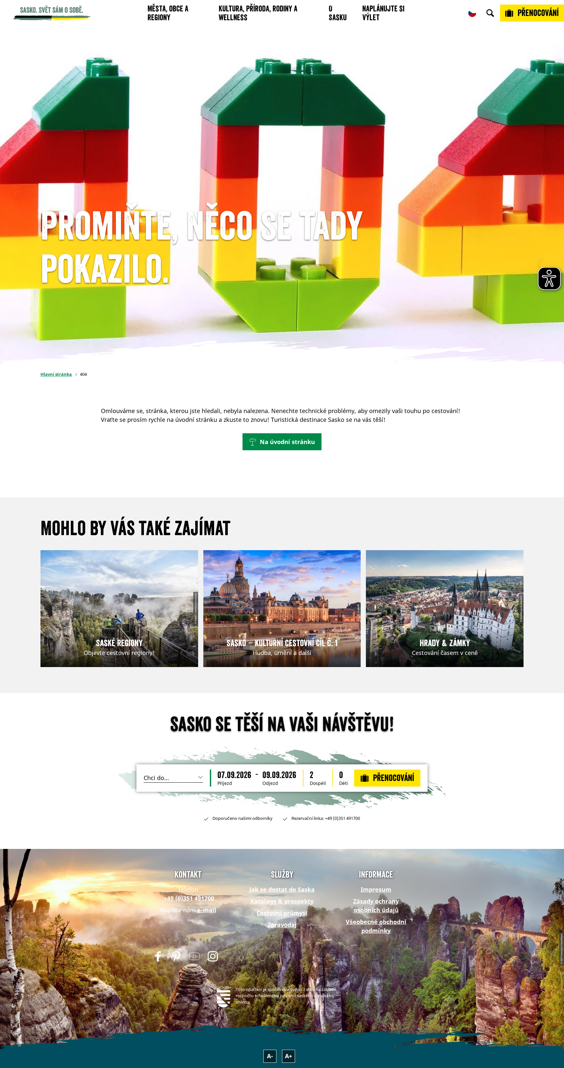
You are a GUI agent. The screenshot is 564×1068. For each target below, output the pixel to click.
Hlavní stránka (56, 374)
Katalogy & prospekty (282, 901)
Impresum (376, 889)
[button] (282, 441)
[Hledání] (490, 13)
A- (270, 1056)
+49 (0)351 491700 (188, 898)
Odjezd (270, 783)
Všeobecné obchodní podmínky (376, 926)
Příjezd (224, 783)
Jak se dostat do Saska (282, 889)
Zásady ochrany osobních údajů (376, 905)
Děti (343, 783)
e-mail (206, 910)
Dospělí (318, 783)
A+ (288, 1056)
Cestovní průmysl (282, 913)
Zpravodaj (282, 925)
